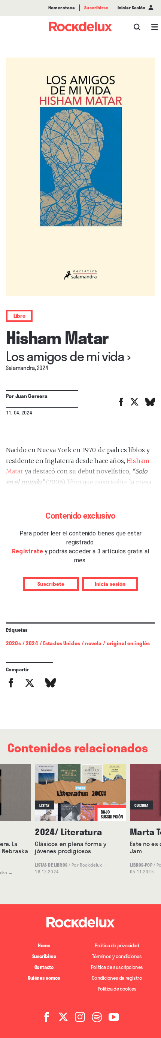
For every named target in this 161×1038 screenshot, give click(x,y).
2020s (13, 643)
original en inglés (128, 643)
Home (44, 945)
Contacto (44, 967)
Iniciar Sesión (131, 7)
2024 (32, 643)
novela (93, 643)
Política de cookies (117, 988)
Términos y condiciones (117, 956)
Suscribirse (44, 956)
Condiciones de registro (117, 978)
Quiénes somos (44, 978)
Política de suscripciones (117, 967)
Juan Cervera (31, 396)
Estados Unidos (61, 643)
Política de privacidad (117, 945)
